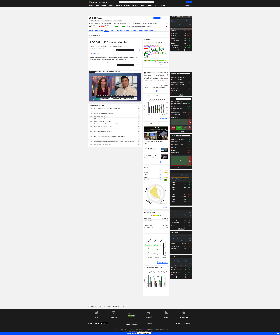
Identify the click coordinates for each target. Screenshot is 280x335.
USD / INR (173, 189)
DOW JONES (174, 30)
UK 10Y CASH (175, 274)
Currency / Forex (174, 171)
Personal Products (164, 85)
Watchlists (135, 5)
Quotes (96, 30)
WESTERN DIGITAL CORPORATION (179, 139)
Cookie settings (124, 329)
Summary (91, 30)
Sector (151, 30)
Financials (119, 30)
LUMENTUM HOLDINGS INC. (178, 138)
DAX (173, 37)
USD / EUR (173, 182)
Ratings (141, 30)
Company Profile (148, 70)
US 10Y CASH (175, 267)
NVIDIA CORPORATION (176, 90)
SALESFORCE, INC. (176, 87)
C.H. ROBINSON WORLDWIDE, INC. (179, 103)
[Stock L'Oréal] (100, 53)
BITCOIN (174, 243)
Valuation (126, 30)
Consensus (134, 30)
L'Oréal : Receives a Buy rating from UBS (102, 121)
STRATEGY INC (175, 149)
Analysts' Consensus (150, 212)
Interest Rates (174, 256)
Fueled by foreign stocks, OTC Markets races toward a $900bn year (107, 123)
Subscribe (189, 2)
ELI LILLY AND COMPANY (177, 114)
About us (142, 329)
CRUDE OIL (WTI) (174, 220)
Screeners (149, 5)
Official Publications (134, 33)
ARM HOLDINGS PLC (176, 75)
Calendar (110, 5)
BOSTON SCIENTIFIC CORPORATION (179, 112)
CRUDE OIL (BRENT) (175, 222)
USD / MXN (173, 186)
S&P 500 (174, 28)
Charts (101, 30)
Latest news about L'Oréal (96, 105)
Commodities (173, 208)
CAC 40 (173, 38)
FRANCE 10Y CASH (176, 272)
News (97, 5)
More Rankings (181, 131)
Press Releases (125, 33)
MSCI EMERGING (175, 45)
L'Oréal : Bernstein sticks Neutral (100, 118)
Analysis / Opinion (149, 124)
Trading (142, 5)
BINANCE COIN (175, 248)
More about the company (162, 90)
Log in (182, 2)
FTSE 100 (174, 35)
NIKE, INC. (174, 92)
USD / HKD (173, 197)
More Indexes (181, 49)
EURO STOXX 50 (175, 40)
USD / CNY (173, 191)
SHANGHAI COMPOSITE (177, 42)
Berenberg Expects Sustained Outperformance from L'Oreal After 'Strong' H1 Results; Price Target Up (114, 141)
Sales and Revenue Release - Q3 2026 (161, 87)
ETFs (156, 30)
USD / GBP (173, 199)
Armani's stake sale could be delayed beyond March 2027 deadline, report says (110, 134)
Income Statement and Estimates (153, 96)
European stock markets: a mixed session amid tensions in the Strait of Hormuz (109, 136)
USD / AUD (173, 194)
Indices (173, 16)
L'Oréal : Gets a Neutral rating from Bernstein (103, 126)
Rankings (162, 5)
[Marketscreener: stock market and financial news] (98, 2)
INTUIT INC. (174, 110)
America (183, 16)
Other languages (143, 33)
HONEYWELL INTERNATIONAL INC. (179, 77)
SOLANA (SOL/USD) (176, 246)
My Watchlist (173, 73)
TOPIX (173, 43)
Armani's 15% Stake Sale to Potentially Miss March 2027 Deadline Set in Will (109, 128)
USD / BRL (173, 187)
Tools (155, 5)
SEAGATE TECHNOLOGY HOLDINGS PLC (179, 143)
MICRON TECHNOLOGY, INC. (178, 82)
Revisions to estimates (162, 262)
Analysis (103, 5)
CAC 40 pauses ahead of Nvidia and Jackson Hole (142, 26)
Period (156, 42)
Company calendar (163, 293)
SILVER (172, 224)
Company (112, 30)
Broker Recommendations (99, 33)
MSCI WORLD (175, 47)
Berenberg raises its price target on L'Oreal (102, 139)
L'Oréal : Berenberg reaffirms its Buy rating (102, 144)
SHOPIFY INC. (175, 147)
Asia (189, 16)
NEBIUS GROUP (175, 152)
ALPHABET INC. (175, 88)
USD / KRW (173, 196)
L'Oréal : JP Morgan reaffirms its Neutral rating (103, 131)
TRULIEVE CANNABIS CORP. (178, 81)
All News (91, 33)
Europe (178, 16)
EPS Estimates (148, 236)
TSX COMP (174, 33)
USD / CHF (173, 201)
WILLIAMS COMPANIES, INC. (178, 104)
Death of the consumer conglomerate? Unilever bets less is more (144, 23)
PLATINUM (173, 225)
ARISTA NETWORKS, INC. (177, 101)
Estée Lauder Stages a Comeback (101, 116)
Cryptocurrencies (174, 232)
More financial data (163, 118)
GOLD (172, 218)
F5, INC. (173, 106)
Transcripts (118, 33)
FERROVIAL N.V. (175, 154)
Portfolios (127, 5)
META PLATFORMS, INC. (177, 79)
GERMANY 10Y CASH (176, 269)
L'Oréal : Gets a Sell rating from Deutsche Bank (103, 113)
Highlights (108, 33)
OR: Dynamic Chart (163, 64)
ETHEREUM (174, 245)
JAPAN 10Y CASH (175, 271)
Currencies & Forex (181, 203)
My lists (181, 94)
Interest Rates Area (181, 277)
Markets (91, 5)
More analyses (164, 162)
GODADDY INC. (175, 116)
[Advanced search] (152, 2)
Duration (145, 42)
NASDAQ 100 (174, 32)
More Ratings (164, 207)
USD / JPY (173, 192)
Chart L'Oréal (147, 39)
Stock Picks (119, 5)
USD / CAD (173, 184)
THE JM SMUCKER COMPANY (178, 108)
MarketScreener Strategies (94, 35)
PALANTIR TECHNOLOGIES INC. (178, 144)
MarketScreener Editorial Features (155, 33)
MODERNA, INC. (175, 117)
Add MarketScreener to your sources (125, 50)
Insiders (113, 33)
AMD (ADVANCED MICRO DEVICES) (179, 84)
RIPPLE (173, 250)
